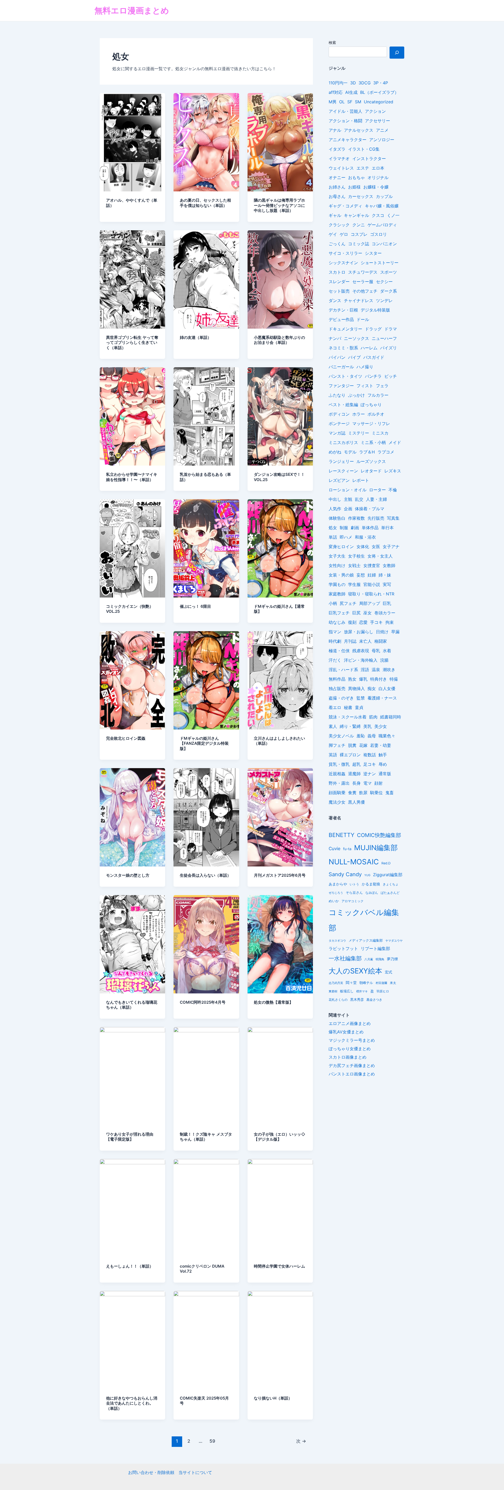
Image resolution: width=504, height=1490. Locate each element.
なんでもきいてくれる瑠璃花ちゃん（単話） (131, 1005)
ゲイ (333, 234)
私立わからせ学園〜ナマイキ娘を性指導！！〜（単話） (131, 477)
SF (349, 101)
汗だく (335, 660)
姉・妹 (385, 575)
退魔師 (354, 773)
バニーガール (341, 366)
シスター (373, 253)
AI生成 (351, 92)
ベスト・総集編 (343, 404)
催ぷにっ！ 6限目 (195, 606)
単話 (333, 537)
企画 (348, 508)
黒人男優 (356, 802)
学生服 (354, 584)
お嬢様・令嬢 (375, 187)
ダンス (335, 300)
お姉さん (337, 187)
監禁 (360, 698)
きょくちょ (390, 884)
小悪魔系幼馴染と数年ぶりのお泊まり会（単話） (279, 340)
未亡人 (365, 641)
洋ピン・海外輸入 (360, 660)
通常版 (385, 773)
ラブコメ (385, 452)
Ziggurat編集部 (387, 874)
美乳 (367, 726)
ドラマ (390, 328)
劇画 (355, 527)
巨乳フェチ (339, 612)
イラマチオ (339, 158)
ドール (362, 319)
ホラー (358, 414)
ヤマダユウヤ (394, 940)
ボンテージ (339, 423)
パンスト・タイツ (345, 376)
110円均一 (338, 82)
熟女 (352, 679)
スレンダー (339, 281)
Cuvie (334, 848)
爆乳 (363, 679)
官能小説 (371, 584)
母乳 (376, 650)
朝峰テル (366, 983)
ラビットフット (343, 948)
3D (353, 82)
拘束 (389, 622)
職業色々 (387, 735)
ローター (377, 489)
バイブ (354, 357)
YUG (367, 875)
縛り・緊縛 (350, 726)
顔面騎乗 (337, 792)
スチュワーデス (362, 272)
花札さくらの (338, 1000)
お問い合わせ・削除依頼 (151, 1472)
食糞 (352, 792)
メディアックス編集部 (366, 940)
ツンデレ (384, 300)
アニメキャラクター (347, 139)
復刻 (352, 622)
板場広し (347, 991)
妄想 (360, 575)
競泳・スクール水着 (347, 717)
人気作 (335, 508)
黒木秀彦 (357, 999)
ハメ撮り (364, 366)
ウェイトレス (341, 168)
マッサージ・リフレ (371, 423)
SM (358, 101)
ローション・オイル (347, 489)
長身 (356, 783)
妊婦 (372, 575)
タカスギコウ (337, 940)
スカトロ (337, 272)
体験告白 (337, 518)
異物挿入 (356, 688)
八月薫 (368, 959)
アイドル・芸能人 (345, 111)
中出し (335, 499)
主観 (348, 499)
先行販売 (376, 518)
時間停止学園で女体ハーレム (279, 1266)
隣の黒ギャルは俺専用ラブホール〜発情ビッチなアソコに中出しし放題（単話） (279, 205)
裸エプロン (350, 754)
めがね (335, 452)
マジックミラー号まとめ (352, 1040)
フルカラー (378, 395)
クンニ (358, 224)
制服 (344, 527)
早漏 (395, 631)
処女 (333, 527)
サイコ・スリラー (345, 253)
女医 (376, 546)
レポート (360, 480)
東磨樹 (333, 991)
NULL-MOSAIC (354, 861)
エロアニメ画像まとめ (350, 1023)
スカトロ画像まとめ (347, 1057)
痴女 (372, 688)
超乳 (356, 764)
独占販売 (337, 688)
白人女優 (387, 688)
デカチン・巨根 (343, 310)
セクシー (384, 281)
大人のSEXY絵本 (355, 971)
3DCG (365, 82)
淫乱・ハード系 (343, 669)
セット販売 (339, 291)
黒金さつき (374, 1000)
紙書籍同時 (390, 717)
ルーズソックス (371, 461)
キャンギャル (356, 215)
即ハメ (346, 537)
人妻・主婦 (376, 499)
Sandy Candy (345, 874)
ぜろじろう (336, 893)
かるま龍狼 (371, 884)
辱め (383, 764)
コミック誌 (358, 243)
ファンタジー (341, 385)
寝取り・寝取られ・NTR (371, 593)
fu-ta (347, 849)
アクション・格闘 (345, 120)
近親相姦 (337, 773)
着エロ (335, 707)
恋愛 (363, 622)
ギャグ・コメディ (345, 205)
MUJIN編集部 (376, 847)
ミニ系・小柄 (373, 442)
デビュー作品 (341, 319)
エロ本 (378, 168)
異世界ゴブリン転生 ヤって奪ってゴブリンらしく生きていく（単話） (132, 342)
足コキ (369, 764)
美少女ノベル (341, 735)
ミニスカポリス (343, 442)
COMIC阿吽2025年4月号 (202, 1002)
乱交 (359, 499)
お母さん (337, 196)
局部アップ (369, 603)
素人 (333, 726)
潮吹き (389, 669)
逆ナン (369, 773)
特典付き (378, 679)
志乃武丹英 (336, 983)
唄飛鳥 (380, 959)
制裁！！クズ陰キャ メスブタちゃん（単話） (206, 1137)
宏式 (388, 972)
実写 (387, 584)
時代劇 (335, 641)
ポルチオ (376, 414)
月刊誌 (350, 641)
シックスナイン (343, 262)
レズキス (392, 470)
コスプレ (359, 234)
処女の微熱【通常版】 (273, 1002)
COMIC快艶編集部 (379, 835)
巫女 (367, 612)
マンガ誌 (337, 433)
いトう (354, 884)
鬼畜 (389, 792)
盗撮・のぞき (341, 698)
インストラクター (369, 158)
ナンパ (335, 338)
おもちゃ (356, 177)
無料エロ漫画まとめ (131, 10)
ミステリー (358, 433)
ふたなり (337, 395)
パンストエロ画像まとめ (352, 1073)
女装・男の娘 (341, 575)
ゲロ (344, 234)
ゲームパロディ (382, 224)
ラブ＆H (367, 452)
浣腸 (384, 660)
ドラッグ (373, 328)
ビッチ (390, 376)
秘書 (348, 707)
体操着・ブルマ (369, 508)
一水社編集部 (345, 958)
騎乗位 (376, 792)
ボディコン (339, 414)
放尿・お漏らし (358, 631)
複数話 (369, 754)
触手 (383, 754)
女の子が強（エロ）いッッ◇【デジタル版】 (279, 1137)
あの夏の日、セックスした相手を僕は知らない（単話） (205, 203)
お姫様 (354, 187)
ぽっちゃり (371, 404)
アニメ (382, 130)
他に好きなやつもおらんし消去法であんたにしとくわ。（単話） (131, 1403)
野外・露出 (339, 783)
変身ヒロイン (341, 546)
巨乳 (387, 603)
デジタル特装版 (375, 310)
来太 (393, 983)
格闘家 (380, 641)
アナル (335, 130)
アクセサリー (377, 120)
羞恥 (360, 735)
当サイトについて (195, 1472)
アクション (375, 111)
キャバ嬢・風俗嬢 (381, 205)
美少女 (380, 726)
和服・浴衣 (365, 537)
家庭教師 (337, 593)
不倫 (392, 489)
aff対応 (336, 92)
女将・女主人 (380, 556)
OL (342, 101)
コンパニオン (384, 243)
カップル (384, 196)
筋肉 (373, 717)
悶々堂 (351, 982)
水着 (387, 650)
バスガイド (373, 357)
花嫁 (363, 745)
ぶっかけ (356, 395)
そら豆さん (354, 892)
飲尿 (363, 792)
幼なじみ (337, 622)
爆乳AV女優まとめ (346, 1031)
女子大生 (337, 556)
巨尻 (356, 612)
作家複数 (356, 518)
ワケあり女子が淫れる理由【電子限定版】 (129, 1137)
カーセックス (360, 196)
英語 (333, 754)
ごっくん (337, 243)
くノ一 (393, 215)
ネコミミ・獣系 (343, 347)
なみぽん (371, 893)
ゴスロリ (378, 234)
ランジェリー (341, 461)
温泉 (376, 669)
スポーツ (388, 272)
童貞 (359, 707)
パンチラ (373, 376)
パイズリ (388, 347)
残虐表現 (360, 650)
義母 (372, 735)
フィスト (364, 385)
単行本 (387, 527)
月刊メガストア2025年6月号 (280, 875)
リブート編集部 (375, 948)
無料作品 (337, 679)
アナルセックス (358, 130)
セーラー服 (362, 281)
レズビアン (339, 480)
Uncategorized (378, 101)
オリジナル (378, 177)
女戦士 (354, 565)
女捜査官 (371, 565)
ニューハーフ (384, 338)
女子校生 (356, 556)
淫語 (365, 669)
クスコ (378, 215)
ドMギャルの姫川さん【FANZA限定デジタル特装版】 (204, 743)
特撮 (394, 679)
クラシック (339, 224)
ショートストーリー (379, 262)
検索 (332, 42)
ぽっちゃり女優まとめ (350, 1048)
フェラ (382, 385)
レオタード (371, 470)
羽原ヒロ (382, 991)
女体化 (362, 546)
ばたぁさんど (390, 893)
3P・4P (380, 82)
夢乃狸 (392, 959)
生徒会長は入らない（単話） (205, 875)
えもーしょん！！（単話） (129, 1266)
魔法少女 (337, 802)
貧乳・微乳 (339, 764)
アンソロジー (381, 139)
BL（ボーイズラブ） (379, 92)
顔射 (378, 783)
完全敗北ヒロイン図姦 (125, 738)
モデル (350, 452)
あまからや (338, 884)
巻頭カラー (384, 612)
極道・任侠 (339, 650)
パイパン (337, 357)
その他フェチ (364, 291)
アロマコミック (353, 901)
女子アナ (391, 546)
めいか (334, 901)
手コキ (376, 622)
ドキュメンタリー (345, 328)
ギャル (335, 215)
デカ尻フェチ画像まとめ (352, 1065)
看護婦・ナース (382, 698)
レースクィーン (343, 470)
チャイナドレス (358, 300)
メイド (394, 442)
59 (212, 1441)
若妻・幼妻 (380, 745)
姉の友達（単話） (195, 337)
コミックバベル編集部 (364, 920)
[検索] (397, 53)
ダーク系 (388, 291)
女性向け (337, 565)
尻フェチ (348, 603)
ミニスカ (380, 433)
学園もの (337, 584)
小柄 (333, 603)
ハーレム (369, 347)
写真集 (393, 518)
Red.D (386, 863)
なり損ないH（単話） (273, 1398)
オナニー (337, 177)
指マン (335, 631)
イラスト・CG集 (364, 149)
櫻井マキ (362, 991)
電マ (367, 783)
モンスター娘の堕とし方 (127, 875)
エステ (362, 168)
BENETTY (341, 834)
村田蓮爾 (381, 983)
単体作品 (370, 527)
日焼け (382, 631)
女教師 (389, 565)
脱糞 (352, 745)
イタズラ (337, 149)
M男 (333, 101)
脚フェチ (337, 745)
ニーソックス (356, 338)
